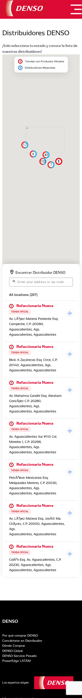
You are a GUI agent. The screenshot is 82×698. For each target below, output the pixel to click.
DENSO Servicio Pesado (19, 656)
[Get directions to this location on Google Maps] (70, 314)
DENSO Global (12, 651)
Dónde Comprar (13, 645)
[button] (58, 161)
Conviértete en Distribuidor (22, 640)
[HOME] (24, 8)
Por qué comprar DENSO (20, 635)
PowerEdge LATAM (16, 661)
